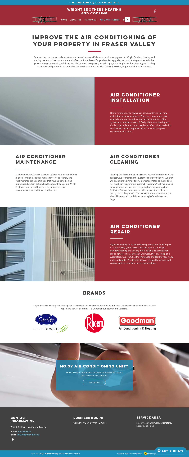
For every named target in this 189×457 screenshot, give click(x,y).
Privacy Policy (74, 453)
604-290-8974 (110, 2)
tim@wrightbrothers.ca (28, 434)
